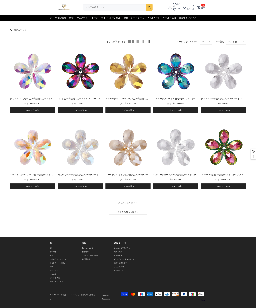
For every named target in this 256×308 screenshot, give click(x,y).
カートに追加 (223, 110)
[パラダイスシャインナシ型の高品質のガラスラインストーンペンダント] (32, 147)
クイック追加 (32, 110)
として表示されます (116, 41)
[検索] (118, 7)
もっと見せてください (128, 212)
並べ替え (220, 41)
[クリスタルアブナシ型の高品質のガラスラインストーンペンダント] (32, 71)
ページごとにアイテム (187, 41)
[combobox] (114, 7)
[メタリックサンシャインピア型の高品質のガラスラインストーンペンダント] (128, 71)
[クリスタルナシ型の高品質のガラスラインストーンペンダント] (223, 71)
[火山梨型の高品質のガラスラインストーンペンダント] (80, 71)
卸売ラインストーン (69, 295)
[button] (129, 41)
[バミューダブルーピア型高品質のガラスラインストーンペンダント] (175, 71)
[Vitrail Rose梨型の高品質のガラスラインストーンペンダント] (223, 147)
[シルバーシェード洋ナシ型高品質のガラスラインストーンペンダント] (175, 147)
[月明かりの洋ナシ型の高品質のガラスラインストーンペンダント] (80, 147)
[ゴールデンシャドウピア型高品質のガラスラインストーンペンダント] (128, 147)
